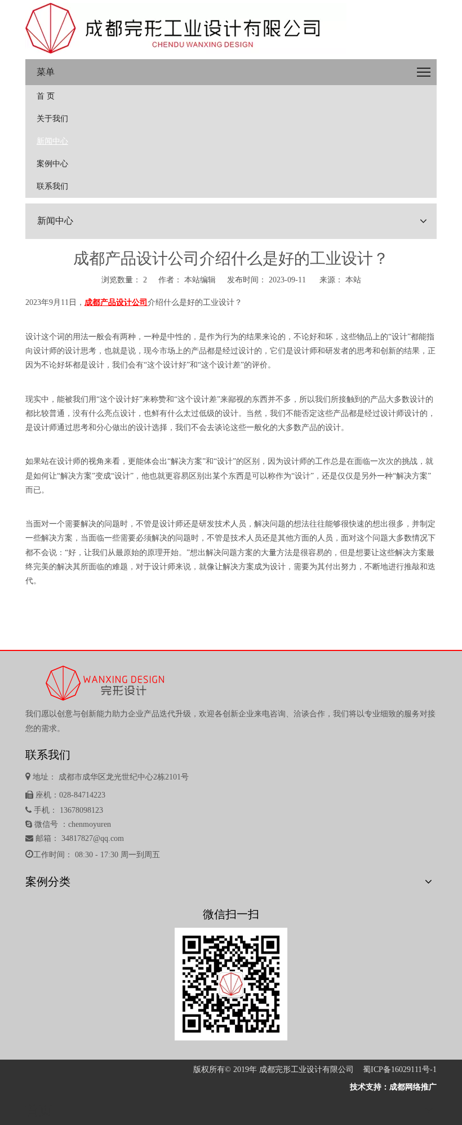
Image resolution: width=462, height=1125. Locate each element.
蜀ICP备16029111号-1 (400, 1069)
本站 (353, 280)
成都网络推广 (413, 1087)
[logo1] (185, 28)
